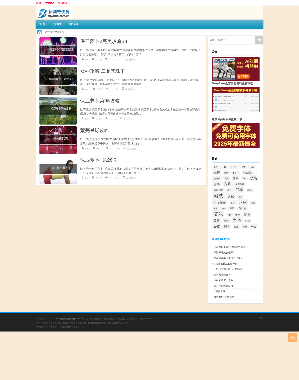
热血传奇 (220, 202)
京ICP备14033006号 (145, 318)
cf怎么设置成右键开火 (225, 263)
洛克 (249, 190)
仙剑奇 (233, 167)
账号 (227, 226)
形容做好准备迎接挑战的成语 (229, 247)
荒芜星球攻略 (94, 129)
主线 (215, 167)
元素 (251, 167)
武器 (239, 189)
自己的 (242, 208)
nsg (87, 89)
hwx (87, 148)
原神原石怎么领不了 (224, 252)
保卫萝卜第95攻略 (100, 100)
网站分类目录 (95, 318)
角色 (237, 220)
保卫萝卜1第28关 (98, 159)
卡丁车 (236, 172)
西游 (226, 220)
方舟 (227, 183)
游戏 (219, 195)
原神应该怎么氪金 (223, 280)
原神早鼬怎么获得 (223, 285)
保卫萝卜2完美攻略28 (103, 40)
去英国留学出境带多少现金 (228, 258)
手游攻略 (130, 89)
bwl (87, 59)
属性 (226, 178)
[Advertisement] (104, 356)
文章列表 (50, 3)
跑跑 (236, 226)
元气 (242, 167)
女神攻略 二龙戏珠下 (102, 70)
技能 (253, 177)
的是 (224, 208)
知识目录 (63, 3)
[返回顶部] (292, 337)
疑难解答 (130, 318)
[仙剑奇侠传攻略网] (54, 6)
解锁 (247, 220)
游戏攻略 (132, 148)
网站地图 (121, 318)
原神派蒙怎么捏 (222, 274)
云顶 (223, 167)
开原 (235, 178)
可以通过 (248, 172)
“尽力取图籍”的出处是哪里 (228, 269)
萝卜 (247, 214)
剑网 (226, 172)
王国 (232, 202)
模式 (229, 190)
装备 (217, 220)
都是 (245, 226)
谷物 (217, 226)
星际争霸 (239, 184)
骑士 (253, 226)
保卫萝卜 (131, 59)
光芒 (217, 172)
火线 (231, 196)
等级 (232, 208)
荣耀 (237, 214)
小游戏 (217, 178)
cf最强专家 (219, 291)
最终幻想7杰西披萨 (224, 296)
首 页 (39, 3)
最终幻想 (218, 190)
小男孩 (260, 317)
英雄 (229, 214)
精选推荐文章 (109, 318)
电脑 (253, 203)
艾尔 (218, 213)
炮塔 (240, 197)
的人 (216, 208)
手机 (244, 178)
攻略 (217, 184)
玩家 (243, 202)
